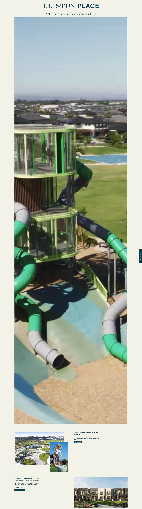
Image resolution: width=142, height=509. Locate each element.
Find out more (78, 442)
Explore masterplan (19, 489)
